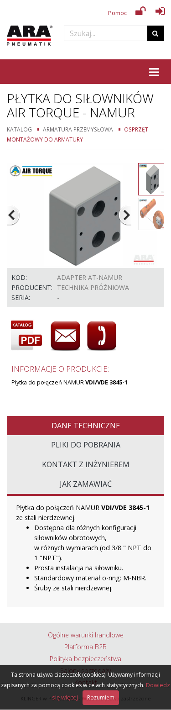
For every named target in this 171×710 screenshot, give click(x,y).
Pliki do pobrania (85, 445)
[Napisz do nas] (65, 336)
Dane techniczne (86, 426)
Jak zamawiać (86, 484)
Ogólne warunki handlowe (86, 635)
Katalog (19, 129)
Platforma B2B (85, 646)
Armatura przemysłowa (78, 129)
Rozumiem (100, 697)
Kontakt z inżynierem (86, 464)
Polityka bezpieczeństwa (85, 658)
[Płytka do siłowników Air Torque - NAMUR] (82, 214)
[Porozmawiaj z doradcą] (101, 336)
